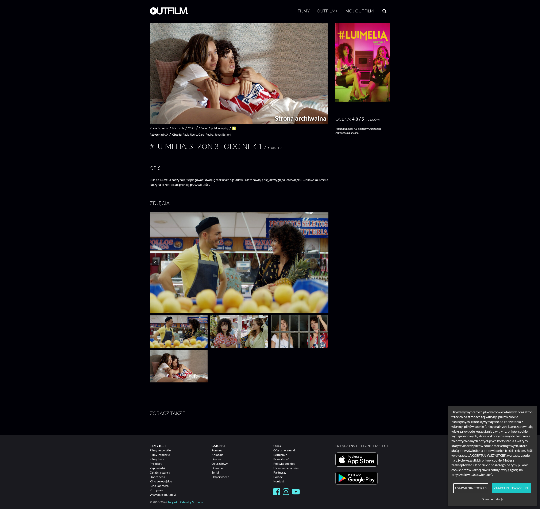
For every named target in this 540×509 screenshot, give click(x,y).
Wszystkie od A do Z (163, 494)
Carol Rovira (205, 134)
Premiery (156, 463)
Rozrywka (156, 490)
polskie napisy (219, 128)
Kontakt (278, 481)
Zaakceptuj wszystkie (511, 488)
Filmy (304, 11)
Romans (217, 450)
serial (165, 128)
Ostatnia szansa (160, 472)
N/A (165, 134)
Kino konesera (159, 485)
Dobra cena (157, 477)
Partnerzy (279, 472)
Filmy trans (157, 459)
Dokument (218, 468)
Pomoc (278, 477)
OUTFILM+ (327, 11)
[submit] (384, 11)
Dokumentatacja (492, 499)
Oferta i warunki (284, 450)
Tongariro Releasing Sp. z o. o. (185, 502)
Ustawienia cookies (285, 468)
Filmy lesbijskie (160, 454)
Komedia (217, 454)
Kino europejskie (161, 481)
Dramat (217, 459)
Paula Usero (190, 134)
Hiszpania (178, 128)
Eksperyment (220, 477)
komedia (155, 128)
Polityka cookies (284, 463)
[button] (362, 101)
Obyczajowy (220, 463)
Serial (215, 472)
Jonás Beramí (223, 134)
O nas (277, 446)
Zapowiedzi (157, 468)
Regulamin (280, 454)
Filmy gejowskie (160, 450)
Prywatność (281, 459)
